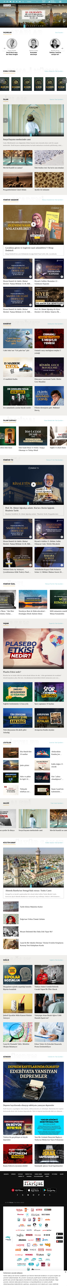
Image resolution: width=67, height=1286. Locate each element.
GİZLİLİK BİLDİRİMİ (38, 1181)
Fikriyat (11, 1208)
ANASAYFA (6, 1179)
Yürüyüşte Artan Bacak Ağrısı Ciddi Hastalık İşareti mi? (48, 1019)
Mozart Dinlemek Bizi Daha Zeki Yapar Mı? (36, 934)
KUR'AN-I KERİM (19, 5)
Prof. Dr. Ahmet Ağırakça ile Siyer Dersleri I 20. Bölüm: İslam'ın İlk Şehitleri (48, 313)
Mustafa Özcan (55, 50)
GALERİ (36, 5)
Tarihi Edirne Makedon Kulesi (31, 909)
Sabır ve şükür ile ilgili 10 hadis (25, 780)
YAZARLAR (27, 5)
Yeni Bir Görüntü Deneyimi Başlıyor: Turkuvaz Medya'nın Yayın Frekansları (49, 1141)
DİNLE (55, 5)
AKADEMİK (32, 5)
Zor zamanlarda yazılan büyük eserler (15, 411)
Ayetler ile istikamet (43, 192)
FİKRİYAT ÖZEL (51, 5)
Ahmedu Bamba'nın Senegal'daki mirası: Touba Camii (29, 893)
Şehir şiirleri (25, 768)
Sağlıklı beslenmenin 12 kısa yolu (16, 706)
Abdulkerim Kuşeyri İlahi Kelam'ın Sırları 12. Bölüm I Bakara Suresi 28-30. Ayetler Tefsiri (49, 573)
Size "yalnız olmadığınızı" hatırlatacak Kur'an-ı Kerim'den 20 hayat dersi (56, 780)
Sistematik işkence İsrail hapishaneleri (44, 1169)
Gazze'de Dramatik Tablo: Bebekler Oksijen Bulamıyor (17, 1047)
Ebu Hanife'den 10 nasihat (26, 755)
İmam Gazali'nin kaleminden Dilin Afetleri (56, 793)
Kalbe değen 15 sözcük (57, 768)
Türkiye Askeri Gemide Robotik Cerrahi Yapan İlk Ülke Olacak (47, 990)
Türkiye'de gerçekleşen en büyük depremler (16, 1141)
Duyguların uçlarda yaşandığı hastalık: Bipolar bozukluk (14, 990)
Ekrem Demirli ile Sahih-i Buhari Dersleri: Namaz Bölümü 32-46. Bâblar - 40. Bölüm (16, 285)
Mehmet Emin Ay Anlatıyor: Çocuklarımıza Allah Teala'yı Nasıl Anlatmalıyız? (16, 573)
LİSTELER (40, 5)
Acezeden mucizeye (33, 53)
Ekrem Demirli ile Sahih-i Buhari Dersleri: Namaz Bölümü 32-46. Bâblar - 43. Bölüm (16, 545)
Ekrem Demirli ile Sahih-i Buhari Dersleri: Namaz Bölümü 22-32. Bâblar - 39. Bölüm (16, 313)
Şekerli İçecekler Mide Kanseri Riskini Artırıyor (15, 1019)
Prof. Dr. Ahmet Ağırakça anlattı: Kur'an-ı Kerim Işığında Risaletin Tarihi (30, 511)
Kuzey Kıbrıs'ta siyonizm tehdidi (16, 1168)
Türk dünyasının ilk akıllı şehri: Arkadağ (15, 733)
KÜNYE (47, 1181)
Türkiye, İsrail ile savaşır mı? (55, 53)
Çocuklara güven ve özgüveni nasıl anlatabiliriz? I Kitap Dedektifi (29, 251)
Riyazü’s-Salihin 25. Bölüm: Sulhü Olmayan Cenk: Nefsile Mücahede (48, 545)
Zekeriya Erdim (33, 50)
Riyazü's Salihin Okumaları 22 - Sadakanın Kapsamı (47, 285)
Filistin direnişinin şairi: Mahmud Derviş (48, 411)
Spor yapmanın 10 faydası (45, 706)
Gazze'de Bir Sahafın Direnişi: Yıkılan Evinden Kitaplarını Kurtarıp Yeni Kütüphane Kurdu (38, 946)
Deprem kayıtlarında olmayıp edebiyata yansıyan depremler (30, 1108)
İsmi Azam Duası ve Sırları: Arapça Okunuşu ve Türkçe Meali (32, 451)
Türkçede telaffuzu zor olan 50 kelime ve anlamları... (26, 793)
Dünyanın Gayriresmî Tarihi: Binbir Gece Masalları (48, 383)
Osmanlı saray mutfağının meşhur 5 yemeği (49, 354)
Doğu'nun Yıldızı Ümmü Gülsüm (32, 922)
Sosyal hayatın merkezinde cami (17, 139)
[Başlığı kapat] (65, 1272)
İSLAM (24, 5)
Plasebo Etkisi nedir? (12, 674)
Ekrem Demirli (12, 50)
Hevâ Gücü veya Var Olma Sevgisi (12, 53)
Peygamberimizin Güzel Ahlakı (15, 192)
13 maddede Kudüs (10, 382)
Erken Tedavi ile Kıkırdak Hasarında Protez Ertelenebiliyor (49, 1047)
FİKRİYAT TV (45, 5)
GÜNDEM (13, 1179)
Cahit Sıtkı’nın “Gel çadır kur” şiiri (16, 353)
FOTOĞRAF (54, 1179)
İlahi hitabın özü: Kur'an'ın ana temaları (47, 169)
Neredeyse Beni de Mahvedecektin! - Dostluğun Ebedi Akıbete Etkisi (33, 615)
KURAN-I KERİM (38, 1179)
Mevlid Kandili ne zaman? (13, 168)
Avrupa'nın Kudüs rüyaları (45, 732)
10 (42, 26)
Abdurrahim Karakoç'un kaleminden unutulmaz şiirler (56, 755)
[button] (2, 15)
